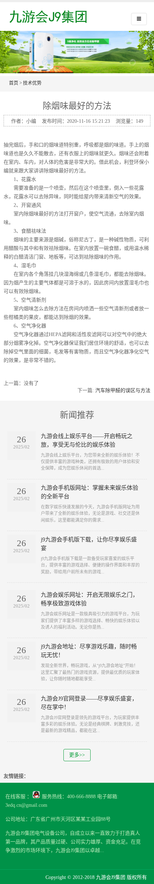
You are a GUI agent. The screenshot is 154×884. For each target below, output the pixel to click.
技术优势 (32, 82)
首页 (13, 82)
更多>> (77, 755)
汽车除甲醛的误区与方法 (122, 390)
